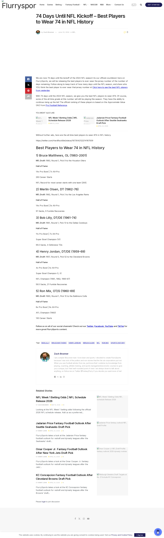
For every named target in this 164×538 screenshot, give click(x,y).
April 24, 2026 (102, 126)
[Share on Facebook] (28, 79)
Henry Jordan (75, 343)
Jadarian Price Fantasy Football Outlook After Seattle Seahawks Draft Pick (111, 120)
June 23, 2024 (63, 32)
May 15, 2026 (54, 123)
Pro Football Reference (56, 105)
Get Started (154, 5)
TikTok (121, 326)
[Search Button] (141, 5)
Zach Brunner (48, 32)
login (44, 502)
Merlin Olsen (88, 343)
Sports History (118, 343)
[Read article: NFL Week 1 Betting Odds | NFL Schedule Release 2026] (41, 120)
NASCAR (94, 5)
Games (50, 5)
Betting (59, 5)
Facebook (99, 326)
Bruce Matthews (59, 343)
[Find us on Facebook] (75, 518)
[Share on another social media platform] (28, 96)
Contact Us (119, 5)
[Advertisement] (82, 56)
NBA (102, 5)
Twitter (90, 326)
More (108, 5)
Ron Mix (105, 343)
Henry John (42, 431)
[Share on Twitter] (28, 85)
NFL (85, 5)
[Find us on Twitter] (79, 518)
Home (42, 5)
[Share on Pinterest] (28, 91)
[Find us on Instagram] (84, 518)
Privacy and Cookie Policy (121, 535)
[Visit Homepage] (19, 4)
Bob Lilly (45, 343)
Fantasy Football (72, 5)
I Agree (140, 535)
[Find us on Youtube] (88, 518)
